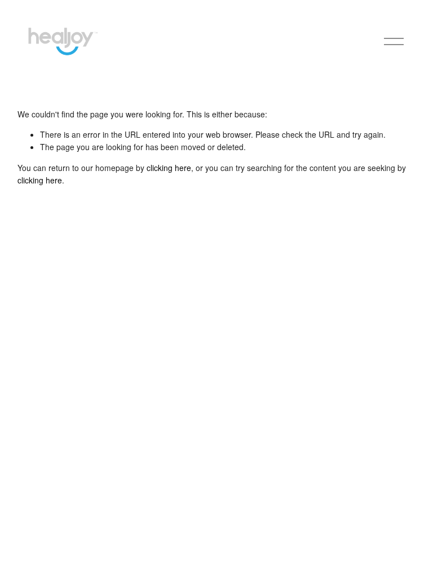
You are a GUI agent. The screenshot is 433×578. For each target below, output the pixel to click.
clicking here (169, 167)
